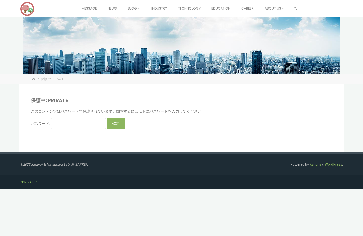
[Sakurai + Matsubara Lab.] (27, 8)
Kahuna (315, 164)
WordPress (333, 164)
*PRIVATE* (28, 182)
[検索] (295, 8)
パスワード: (41, 123)
